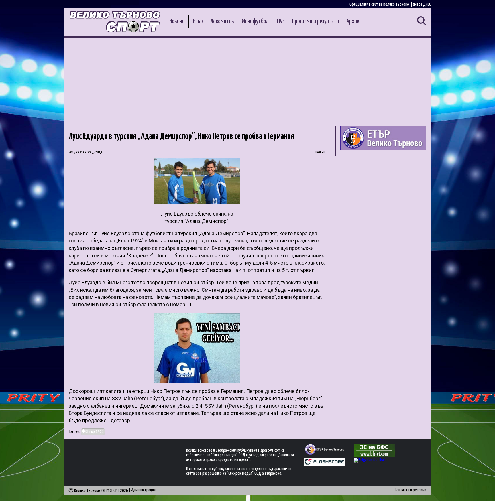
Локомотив (222, 21)
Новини (177, 21)
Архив (353, 21)
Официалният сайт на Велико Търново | (381, 4)
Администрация (143, 490)
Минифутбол (255, 21)
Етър (198, 21)
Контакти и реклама (410, 490)
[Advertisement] (247, 81)
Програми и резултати (315, 21)
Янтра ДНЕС (422, 4)
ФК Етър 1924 (93, 431)
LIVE (280, 21)
